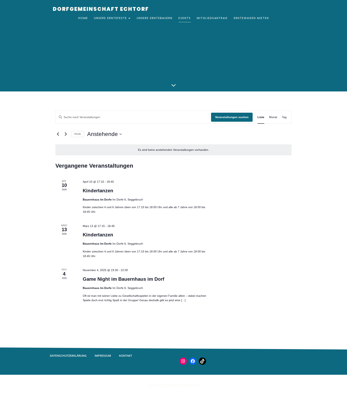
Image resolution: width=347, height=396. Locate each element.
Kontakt (125, 356)
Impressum (103, 356)
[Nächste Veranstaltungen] (65, 134)
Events (185, 18)
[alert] (173, 149)
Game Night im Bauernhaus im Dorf (123, 279)
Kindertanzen (98, 190)
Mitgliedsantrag (212, 18)
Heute (77, 134)
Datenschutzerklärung (68, 356)
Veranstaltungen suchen (232, 117)
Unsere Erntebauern (154, 18)
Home (83, 18)
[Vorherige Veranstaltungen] (57, 134)
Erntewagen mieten (251, 18)
